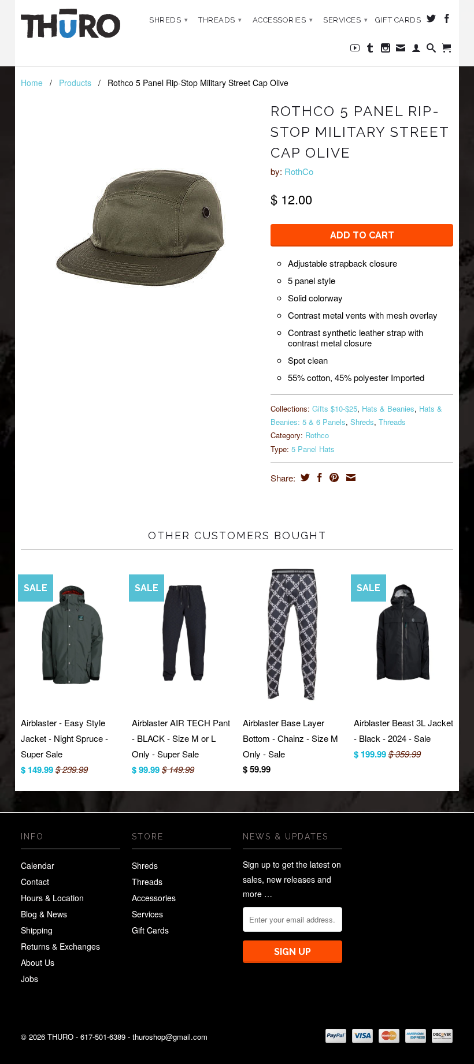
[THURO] (70, 23)
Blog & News (44, 914)
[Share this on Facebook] (318, 477)
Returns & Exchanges (60, 946)
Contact (35, 881)
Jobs (29, 978)
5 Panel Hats (313, 448)
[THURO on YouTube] (355, 50)
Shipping (37, 930)
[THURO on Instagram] (386, 50)
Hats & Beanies (388, 408)
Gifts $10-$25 (334, 408)
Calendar (37, 865)
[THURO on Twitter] (431, 21)
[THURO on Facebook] (447, 21)
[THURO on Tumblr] (370, 50)
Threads (220, 20)
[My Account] (416, 50)
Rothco (317, 435)
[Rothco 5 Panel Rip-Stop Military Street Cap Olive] (140, 229)
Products (75, 82)
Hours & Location (52, 898)
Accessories (283, 20)
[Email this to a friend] (349, 477)
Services (345, 20)
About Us (37, 962)
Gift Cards (398, 20)
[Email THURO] (401, 50)
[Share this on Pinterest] (333, 477)
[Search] (431, 50)
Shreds (168, 20)
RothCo (298, 171)
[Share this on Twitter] (304, 477)
